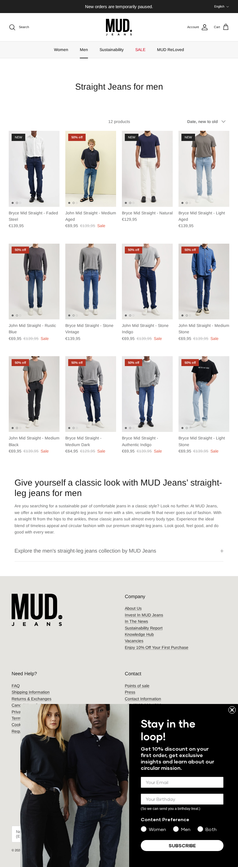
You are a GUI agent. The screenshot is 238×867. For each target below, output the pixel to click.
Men (84, 49)
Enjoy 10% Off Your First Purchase (156, 647)
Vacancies (134, 640)
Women (61, 49)
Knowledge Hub (139, 634)
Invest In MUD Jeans (144, 615)
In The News (136, 621)
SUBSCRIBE (182, 845)
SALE (140, 49)
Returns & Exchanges (31, 698)
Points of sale (137, 685)
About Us (133, 608)
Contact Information (143, 698)
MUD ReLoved (170, 49)
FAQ (16, 685)
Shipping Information (31, 692)
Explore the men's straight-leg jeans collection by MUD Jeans (85, 551)
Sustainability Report (144, 628)
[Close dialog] (232, 710)
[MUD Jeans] (119, 27)
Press (130, 692)
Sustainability (112, 49)
